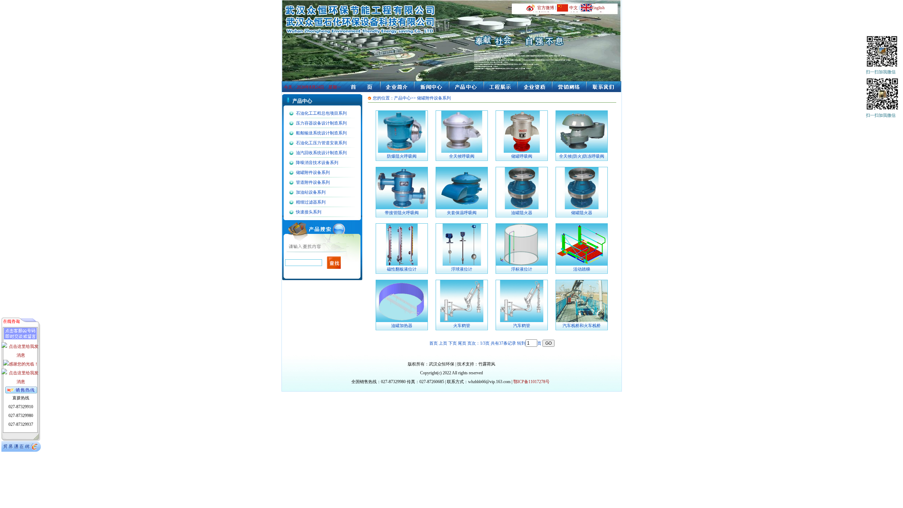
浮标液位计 (521, 269)
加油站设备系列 (311, 192)
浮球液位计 (461, 269)
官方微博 (545, 7)
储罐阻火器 (581, 212)
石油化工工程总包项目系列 (321, 113)
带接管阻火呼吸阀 (402, 212)
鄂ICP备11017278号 (531, 381)
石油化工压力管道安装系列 (321, 142)
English (598, 7)
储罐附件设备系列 (313, 172)
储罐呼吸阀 (521, 156)
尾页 (462, 343)
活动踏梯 (581, 269)
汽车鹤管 (521, 325)
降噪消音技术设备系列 (317, 162)
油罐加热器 (401, 325)
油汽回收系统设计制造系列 (321, 152)
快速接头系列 (308, 212)
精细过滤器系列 (311, 202)
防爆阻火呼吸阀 (402, 156)
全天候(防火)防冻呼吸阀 (581, 156)
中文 (573, 7)
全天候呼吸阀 (461, 156)
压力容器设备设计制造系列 (321, 123)
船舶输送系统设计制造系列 (321, 133)
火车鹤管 (461, 325)
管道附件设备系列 (313, 182)
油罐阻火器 (521, 212)
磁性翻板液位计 (402, 269)
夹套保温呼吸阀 (462, 212)
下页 (452, 343)
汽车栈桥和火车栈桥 (582, 325)
